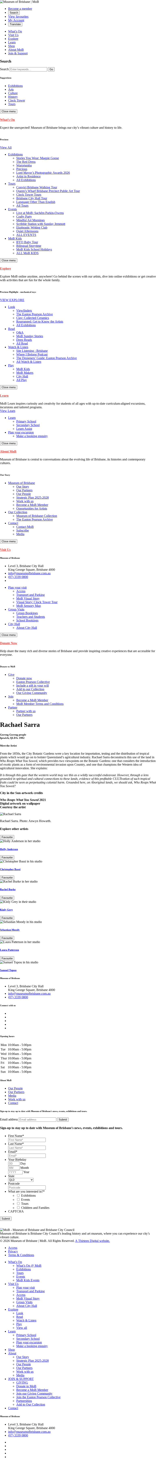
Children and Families (35, 1207)
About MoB (16, 49)
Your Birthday (17, 1159)
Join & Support (18, 53)
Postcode (14, 1183)
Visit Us (13, 35)
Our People (15, 1088)
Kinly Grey (6, 909)
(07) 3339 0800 (18, 577)
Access (12, 1247)
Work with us (16, 1099)
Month (24, 1167)
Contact (13, 1103)
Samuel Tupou (8, 970)
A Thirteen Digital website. (92, 1241)
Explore (13, 38)
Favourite (7, 837)
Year (26, 1172)
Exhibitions (15, 86)
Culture (13, 93)
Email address (9, 1119)
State (11, 1176)
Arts (11, 89)
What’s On (15, 31)
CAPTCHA (16, 1211)
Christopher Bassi (10, 869)
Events (25, 1199)
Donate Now (8, 643)
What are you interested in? (26, 1191)
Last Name (16, 1143)
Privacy (13, 1251)
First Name (16, 1136)
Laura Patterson (9, 949)
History (13, 96)
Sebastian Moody (10, 929)
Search (4, 69)
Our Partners (16, 1092)
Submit (6, 1218)
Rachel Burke (8, 889)
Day (23, 1163)
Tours (11, 104)
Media (12, 1095)
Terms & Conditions (21, 1255)
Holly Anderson (9, 849)
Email (12, 1151)
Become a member (20, 8)
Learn (12, 42)
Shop (11, 46)
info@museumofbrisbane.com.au (29, 573)
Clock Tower (16, 100)
